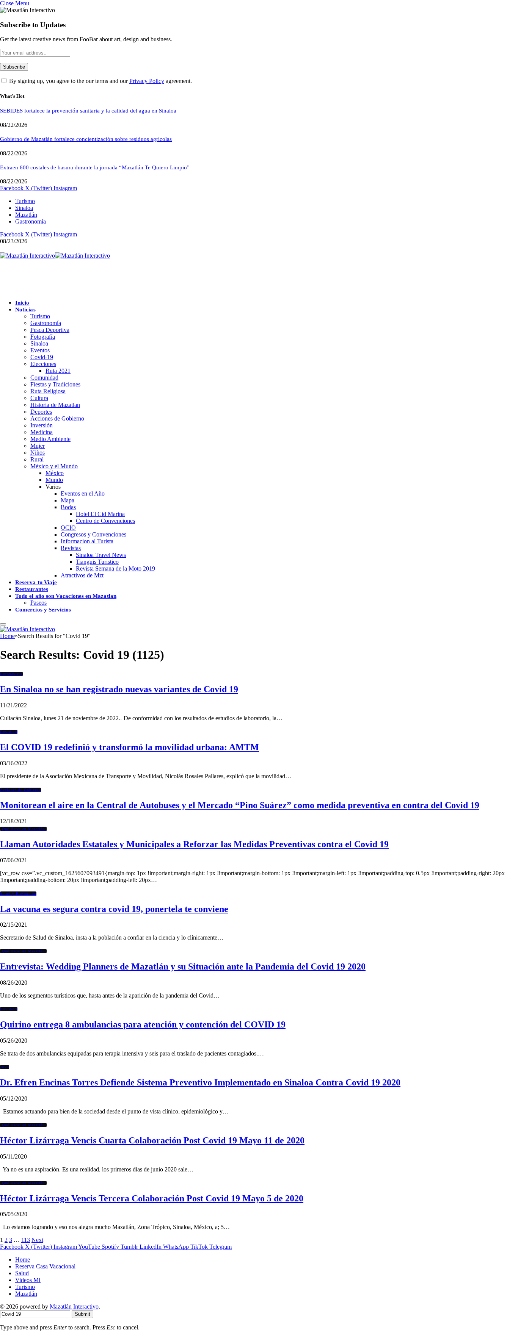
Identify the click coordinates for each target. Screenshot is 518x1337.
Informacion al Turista (87, 541)
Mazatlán (26, 214)
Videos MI (28, 1280)
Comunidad (44, 377)
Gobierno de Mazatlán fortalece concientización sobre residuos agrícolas (86, 139)
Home (22, 1259)
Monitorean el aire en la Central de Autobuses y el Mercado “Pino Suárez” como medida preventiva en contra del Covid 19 (239, 805)
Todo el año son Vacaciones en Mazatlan (65, 596)
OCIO (68, 527)
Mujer (37, 446)
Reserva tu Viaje (36, 582)
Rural (37, 459)
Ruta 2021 (58, 370)
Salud (22, 1273)
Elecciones (43, 364)
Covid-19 (41, 357)
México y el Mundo (54, 466)
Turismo (25, 201)
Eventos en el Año (83, 493)
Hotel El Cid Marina (100, 514)
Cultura (39, 398)
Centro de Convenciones (105, 521)
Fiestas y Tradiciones (55, 384)
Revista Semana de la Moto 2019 (115, 568)
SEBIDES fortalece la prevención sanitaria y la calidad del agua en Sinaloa (88, 111)
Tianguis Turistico (97, 561)
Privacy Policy (146, 81)
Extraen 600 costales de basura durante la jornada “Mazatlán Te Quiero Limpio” (95, 167)
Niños (37, 452)
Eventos (40, 350)
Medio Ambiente (50, 439)
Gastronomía (30, 221)
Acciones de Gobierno (57, 418)
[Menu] (3, 624)
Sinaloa (24, 208)
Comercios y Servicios (43, 610)
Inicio (22, 303)
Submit (82, 1314)
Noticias (25, 309)
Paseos (38, 602)
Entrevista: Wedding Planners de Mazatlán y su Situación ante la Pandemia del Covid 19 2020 (183, 966)
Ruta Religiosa (48, 391)
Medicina (41, 432)
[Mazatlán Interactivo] (55, 255)
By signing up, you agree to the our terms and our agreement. (100, 81)
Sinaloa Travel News (101, 555)
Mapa (67, 500)
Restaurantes (31, 589)
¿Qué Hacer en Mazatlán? (23, 829)
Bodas (68, 507)
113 (25, 1240)
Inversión (41, 425)
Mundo (54, 480)
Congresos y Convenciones (93, 534)
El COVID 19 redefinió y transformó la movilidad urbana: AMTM (129, 747)
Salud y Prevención (18, 893)
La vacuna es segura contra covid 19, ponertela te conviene (114, 909)
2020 (4, 1067)
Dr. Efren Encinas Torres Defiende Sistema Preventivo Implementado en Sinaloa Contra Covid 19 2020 (200, 1082)
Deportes (41, 411)
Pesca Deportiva (49, 330)
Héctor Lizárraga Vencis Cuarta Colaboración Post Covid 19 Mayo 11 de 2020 (152, 1140)
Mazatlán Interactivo (74, 1306)
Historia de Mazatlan (55, 405)
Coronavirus (11, 674)
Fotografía (42, 336)
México (55, 473)
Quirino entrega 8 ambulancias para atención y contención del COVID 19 (143, 1024)
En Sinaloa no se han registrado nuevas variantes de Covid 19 (119, 689)
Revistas (71, 548)
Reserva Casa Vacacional (45, 1266)
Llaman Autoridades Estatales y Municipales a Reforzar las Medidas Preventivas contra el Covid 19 (194, 844)
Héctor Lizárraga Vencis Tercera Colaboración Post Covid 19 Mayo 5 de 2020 (151, 1198)
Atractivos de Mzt (82, 575)
